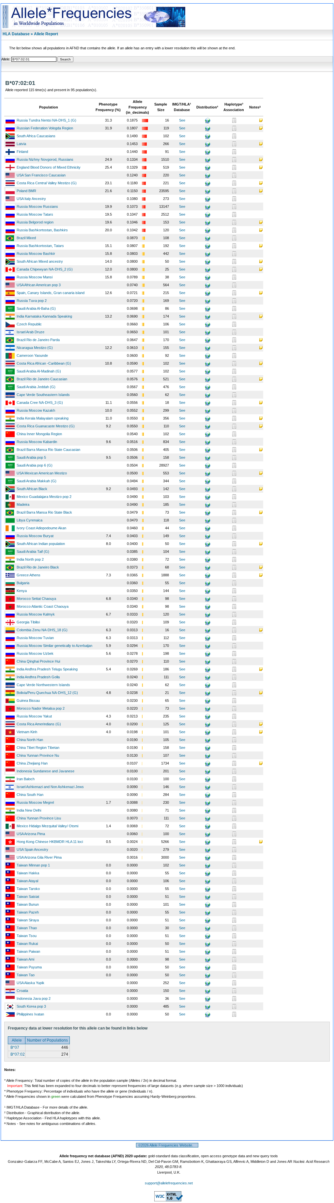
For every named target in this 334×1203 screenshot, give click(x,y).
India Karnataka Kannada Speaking (44, 316)
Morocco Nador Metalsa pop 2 (41, 708)
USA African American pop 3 (39, 285)
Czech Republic (29, 324)
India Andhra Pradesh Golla (38, 677)
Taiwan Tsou (27, 936)
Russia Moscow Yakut (34, 716)
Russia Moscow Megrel (35, 802)
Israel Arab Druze (30, 332)
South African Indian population (41, 544)
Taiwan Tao (26, 975)
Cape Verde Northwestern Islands (43, 685)
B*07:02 (17, 1054)
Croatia (22, 991)
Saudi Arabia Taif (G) (33, 551)
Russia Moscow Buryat (35, 536)
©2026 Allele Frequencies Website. (167, 1145)
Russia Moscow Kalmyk (36, 614)
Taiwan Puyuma (29, 967)
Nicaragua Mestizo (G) (35, 348)
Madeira (23, 504)
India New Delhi (29, 810)
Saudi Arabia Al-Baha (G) (36, 308)
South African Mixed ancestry (40, 261)
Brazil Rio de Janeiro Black (38, 567)
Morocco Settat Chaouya (36, 599)
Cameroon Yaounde (32, 355)
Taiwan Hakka (28, 873)
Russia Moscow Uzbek (35, 653)
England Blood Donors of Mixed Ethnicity (49, 167)
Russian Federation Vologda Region (45, 128)
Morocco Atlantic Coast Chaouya (42, 606)
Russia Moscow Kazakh (36, 410)
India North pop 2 (30, 559)
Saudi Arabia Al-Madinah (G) (39, 371)
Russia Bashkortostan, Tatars (40, 246)
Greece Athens (28, 575)
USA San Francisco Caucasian (41, 175)
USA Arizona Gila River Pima (39, 857)
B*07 (14, 1047)
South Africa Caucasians (36, 136)
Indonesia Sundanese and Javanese (45, 771)
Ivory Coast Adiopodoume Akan (41, 528)
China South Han (30, 795)
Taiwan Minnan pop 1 (33, 865)
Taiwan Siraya (28, 920)
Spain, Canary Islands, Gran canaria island (50, 293)
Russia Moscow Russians (37, 206)
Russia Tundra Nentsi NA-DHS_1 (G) (46, 120)
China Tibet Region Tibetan (38, 748)
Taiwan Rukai (27, 944)
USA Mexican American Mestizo (42, 473)
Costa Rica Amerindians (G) (39, 724)
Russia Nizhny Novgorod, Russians (45, 159)
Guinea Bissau (28, 700)
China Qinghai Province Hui (38, 661)
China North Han (30, 740)
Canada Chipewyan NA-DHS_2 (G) (45, 269)
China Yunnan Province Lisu (39, 818)
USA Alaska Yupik (30, 983)
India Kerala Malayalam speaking (42, 418)
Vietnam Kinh (27, 732)
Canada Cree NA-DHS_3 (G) (40, 402)
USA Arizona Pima (31, 834)
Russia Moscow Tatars (35, 214)
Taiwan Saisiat (28, 896)
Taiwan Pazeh (28, 912)
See (182, 120)
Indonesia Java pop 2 (34, 998)
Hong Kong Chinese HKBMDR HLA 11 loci (50, 842)
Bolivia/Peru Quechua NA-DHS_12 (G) (47, 693)
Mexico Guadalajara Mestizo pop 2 (44, 497)
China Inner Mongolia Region (39, 434)
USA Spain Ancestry (32, 849)
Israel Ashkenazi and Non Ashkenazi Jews (50, 787)
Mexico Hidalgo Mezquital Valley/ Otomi (47, 826)
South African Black (32, 489)
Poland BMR (26, 191)
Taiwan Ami (25, 959)
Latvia (21, 144)
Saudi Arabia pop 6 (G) (35, 465)
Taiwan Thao (27, 928)
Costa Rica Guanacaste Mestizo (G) (46, 426)
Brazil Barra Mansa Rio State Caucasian (48, 450)
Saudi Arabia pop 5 (31, 457)
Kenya (22, 591)
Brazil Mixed (26, 238)
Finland (22, 152)
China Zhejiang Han (32, 763)
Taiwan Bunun (28, 904)
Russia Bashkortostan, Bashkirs (42, 230)
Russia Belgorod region (35, 222)
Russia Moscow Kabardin (37, 442)
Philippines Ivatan (30, 1014)
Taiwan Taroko (28, 889)
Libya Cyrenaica (29, 520)
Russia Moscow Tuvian (35, 638)
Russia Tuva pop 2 (32, 301)
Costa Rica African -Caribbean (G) (44, 363)
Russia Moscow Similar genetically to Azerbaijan (54, 646)
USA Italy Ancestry (31, 199)
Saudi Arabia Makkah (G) (36, 481)
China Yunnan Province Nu (38, 755)
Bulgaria (23, 583)
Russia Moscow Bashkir (36, 253)
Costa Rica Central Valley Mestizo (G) (47, 183)
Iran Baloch (26, 779)
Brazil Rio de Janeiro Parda (38, 340)
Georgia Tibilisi (28, 622)
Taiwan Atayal (27, 881)
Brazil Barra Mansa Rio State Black (44, 512)
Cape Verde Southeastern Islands (43, 395)
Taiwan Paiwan (28, 951)
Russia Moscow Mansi (35, 277)
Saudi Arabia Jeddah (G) (36, 387)
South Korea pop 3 (31, 1006)
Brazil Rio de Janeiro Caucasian (42, 379)
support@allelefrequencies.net (169, 1183)
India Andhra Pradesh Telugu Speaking (47, 669)
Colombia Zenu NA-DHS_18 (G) (42, 630)
